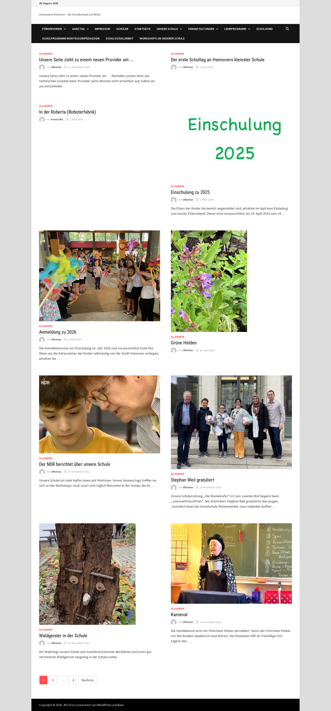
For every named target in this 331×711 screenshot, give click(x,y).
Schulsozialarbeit (120, 38)
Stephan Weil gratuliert (192, 480)
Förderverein (52, 29)
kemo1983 (57, 119)
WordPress (104, 705)
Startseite (142, 29)
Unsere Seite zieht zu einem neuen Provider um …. (86, 59)
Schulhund (264, 29)
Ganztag (78, 29)
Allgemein (45, 53)
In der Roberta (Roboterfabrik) (67, 112)
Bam (120, 705)
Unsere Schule (167, 29)
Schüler (122, 29)
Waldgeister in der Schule (63, 635)
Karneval (179, 614)
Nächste (87, 680)
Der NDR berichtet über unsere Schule (74, 464)
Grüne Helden (184, 343)
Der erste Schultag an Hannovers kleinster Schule (218, 59)
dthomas (56, 67)
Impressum (102, 29)
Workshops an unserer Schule (162, 38)
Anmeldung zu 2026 (57, 332)
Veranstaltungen (201, 29)
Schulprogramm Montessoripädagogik (71, 38)
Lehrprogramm (235, 29)
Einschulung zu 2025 (190, 192)
